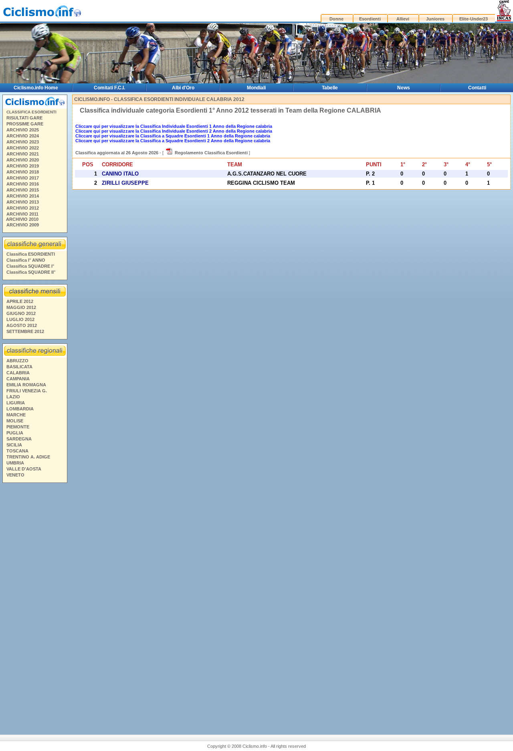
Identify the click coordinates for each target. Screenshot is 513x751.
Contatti (477, 88)
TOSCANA (17, 450)
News (403, 88)
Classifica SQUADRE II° (30, 272)
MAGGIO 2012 (21, 307)
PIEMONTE (17, 426)
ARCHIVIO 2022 (22, 147)
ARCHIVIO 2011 (22, 214)
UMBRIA (15, 462)
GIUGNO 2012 (21, 313)
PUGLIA (14, 432)
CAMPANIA (18, 378)
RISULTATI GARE (24, 117)
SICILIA (14, 444)
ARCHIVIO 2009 (22, 224)
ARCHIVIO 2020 (22, 159)
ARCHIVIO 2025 (22, 129)
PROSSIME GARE (24, 123)
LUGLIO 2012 (20, 319)
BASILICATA (19, 366)
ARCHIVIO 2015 (22, 190)
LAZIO (13, 396)
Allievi (402, 18)
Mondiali (256, 88)
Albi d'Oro (183, 88)
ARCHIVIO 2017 (22, 178)
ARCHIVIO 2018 (22, 172)
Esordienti (370, 18)
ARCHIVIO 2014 (22, 196)
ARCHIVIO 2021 (22, 153)
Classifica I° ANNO (25, 260)
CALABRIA (18, 372)
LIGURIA (15, 402)
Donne (336, 18)
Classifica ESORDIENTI (30, 254)
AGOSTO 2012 (21, 325)
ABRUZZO (17, 360)
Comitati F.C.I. (109, 88)
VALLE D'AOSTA (23, 468)
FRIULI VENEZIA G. (26, 390)
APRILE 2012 (19, 301)
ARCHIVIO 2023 (22, 141)
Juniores (435, 18)
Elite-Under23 (473, 18)
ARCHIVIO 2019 (22, 166)
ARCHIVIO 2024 (22, 135)
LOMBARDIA (20, 408)
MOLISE (14, 420)
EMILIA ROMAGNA (26, 384)
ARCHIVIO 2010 (22, 219)
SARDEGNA (19, 438)
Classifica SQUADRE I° (30, 266)
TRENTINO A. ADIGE (28, 456)
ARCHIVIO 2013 (22, 202)
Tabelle (330, 88)
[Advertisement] (34, 603)
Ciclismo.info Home (36, 88)
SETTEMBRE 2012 (25, 331)
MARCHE (16, 414)
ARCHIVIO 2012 (22, 208)
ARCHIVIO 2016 (22, 184)
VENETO (15, 474)
